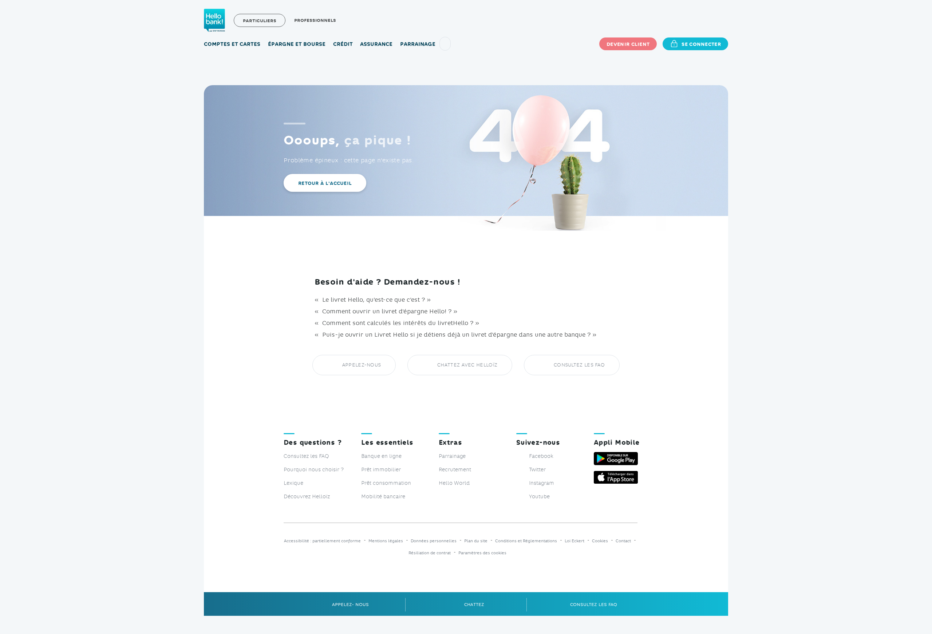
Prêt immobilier (381, 469)
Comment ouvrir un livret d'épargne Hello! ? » (388, 311)
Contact (623, 541)
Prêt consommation (386, 482)
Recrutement (455, 469)
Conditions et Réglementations (526, 541)
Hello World (454, 482)
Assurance (376, 43)
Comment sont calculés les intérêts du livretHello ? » (399, 322)
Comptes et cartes (232, 43)
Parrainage (417, 43)
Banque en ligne (381, 455)
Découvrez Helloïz (307, 496)
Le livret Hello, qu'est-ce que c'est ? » (375, 299)
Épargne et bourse (296, 43)
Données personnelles (434, 541)
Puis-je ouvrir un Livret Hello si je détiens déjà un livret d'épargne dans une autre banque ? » (458, 334)
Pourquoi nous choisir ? (314, 469)
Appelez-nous (361, 364)
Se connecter (701, 43)
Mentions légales (385, 541)
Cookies (600, 541)
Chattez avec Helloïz (467, 364)
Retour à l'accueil (325, 182)
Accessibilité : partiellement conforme (322, 541)
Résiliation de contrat (429, 553)
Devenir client (628, 43)
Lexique (293, 482)
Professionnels (315, 20)
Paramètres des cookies (482, 553)
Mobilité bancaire (383, 496)
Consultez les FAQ (579, 364)
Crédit (343, 43)
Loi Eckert (574, 541)
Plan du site (475, 541)
